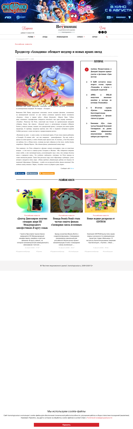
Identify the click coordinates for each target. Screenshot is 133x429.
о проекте (80, 37)
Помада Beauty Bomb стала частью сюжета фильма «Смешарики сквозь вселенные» (66, 221)
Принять (66, 425)
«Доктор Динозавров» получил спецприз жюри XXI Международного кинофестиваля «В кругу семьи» (32, 223)
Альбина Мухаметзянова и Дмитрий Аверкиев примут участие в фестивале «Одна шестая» (101, 73)
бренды (45, 37)
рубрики (30, 37)
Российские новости (23, 44)
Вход (102, 28)
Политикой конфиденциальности (99, 418)
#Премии (39, 251)
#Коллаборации (73, 251)
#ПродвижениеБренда (23, 251)
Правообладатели (62, 37)
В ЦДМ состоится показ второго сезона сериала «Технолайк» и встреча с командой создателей (101, 86)
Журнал (94, 37)
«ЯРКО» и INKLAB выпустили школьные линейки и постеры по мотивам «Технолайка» (101, 99)
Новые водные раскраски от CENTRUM (101, 220)
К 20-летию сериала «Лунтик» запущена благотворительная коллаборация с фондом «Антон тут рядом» (101, 113)
